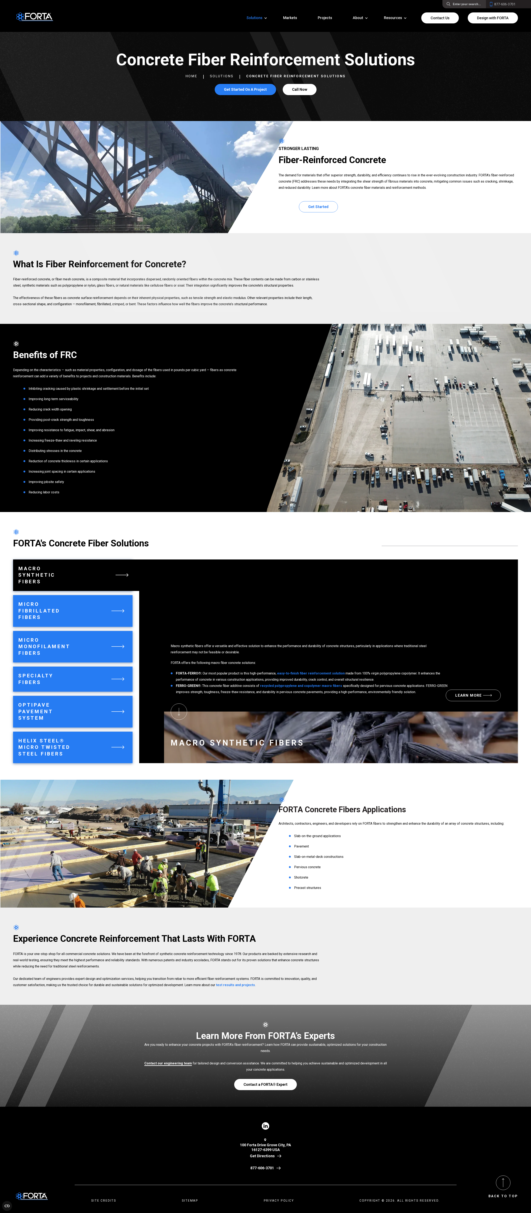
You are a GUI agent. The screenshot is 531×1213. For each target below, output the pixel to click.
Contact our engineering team (168, 1063)
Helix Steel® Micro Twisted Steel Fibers (44, 747)
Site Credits (104, 1200)
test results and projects (235, 985)
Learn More (468, 695)
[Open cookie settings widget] (7, 1206)
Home (191, 76)
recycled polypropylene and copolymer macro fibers (301, 686)
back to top (503, 1196)
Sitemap (190, 1200)
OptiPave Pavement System (35, 711)
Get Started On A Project (245, 89)
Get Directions (262, 1156)
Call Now (299, 89)
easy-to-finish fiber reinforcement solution (311, 673)
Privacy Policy (279, 1200)
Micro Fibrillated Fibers (39, 610)
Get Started (318, 207)
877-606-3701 (262, 1168)
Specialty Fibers (35, 679)
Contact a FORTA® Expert (265, 1084)
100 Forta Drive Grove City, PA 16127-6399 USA (265, 1147)
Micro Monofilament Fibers (44, 646)
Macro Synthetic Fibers (36, 575)
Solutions (222, 76)
